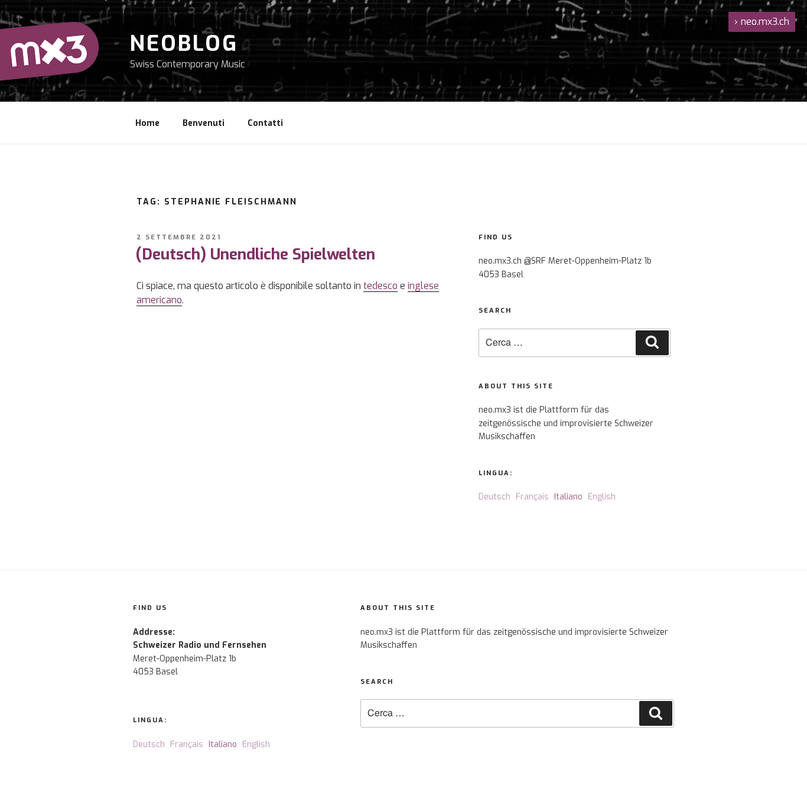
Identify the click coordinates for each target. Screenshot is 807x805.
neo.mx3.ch (761, 21)
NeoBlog (184, 44)
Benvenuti (203, 123)
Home (147, 123)
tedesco (380, 286)
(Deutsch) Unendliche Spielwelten (255, 254)
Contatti (265, 123)
